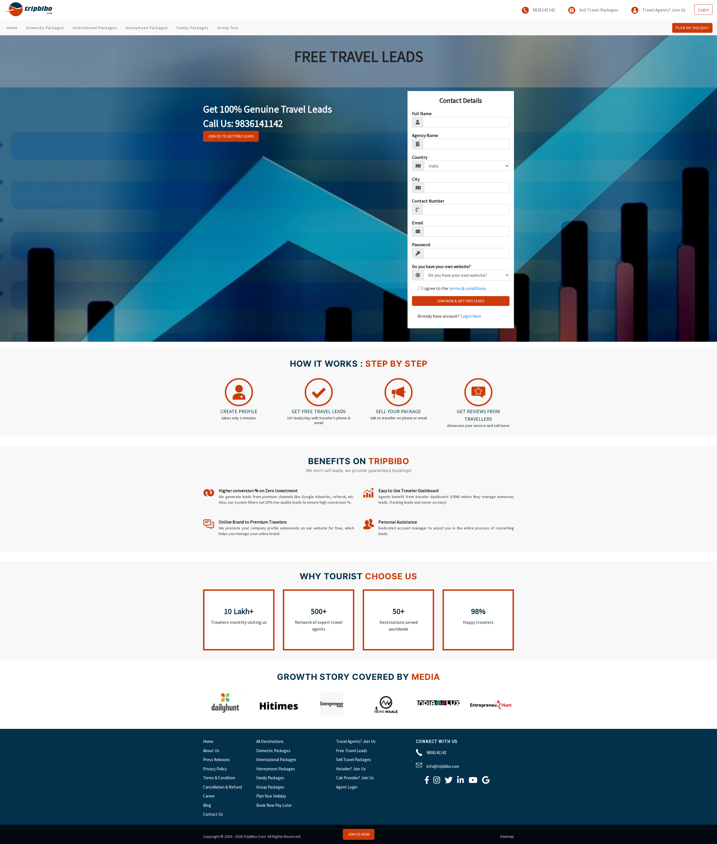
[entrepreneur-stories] (331, 716)
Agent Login (346, 787)
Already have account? (449, 316)
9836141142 (543, 10)
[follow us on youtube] (473, 781)
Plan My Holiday (692, 27)
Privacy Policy (215, 768)
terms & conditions (467, 288)
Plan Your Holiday (271, 796)
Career (209, 796)
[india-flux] (438, 716)
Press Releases (216, 759)
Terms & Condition (219, 777)
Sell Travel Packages (598, 10)
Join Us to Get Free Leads (231, 136)
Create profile (238, 411)
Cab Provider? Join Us (355, 777)
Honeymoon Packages (147, 27)
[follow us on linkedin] (460, 781)
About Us (211, 750)
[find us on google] (486, 781)
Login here (471, 316)
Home (12, 27)
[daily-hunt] (225, 716)
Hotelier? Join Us (351, 768)
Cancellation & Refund (222, 787)
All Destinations (270, 741)
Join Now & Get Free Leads (461, 300)
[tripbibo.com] (29, 10)
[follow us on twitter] (449, 781)
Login (703, 9)
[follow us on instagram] (436, 781)
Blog (207, 805)
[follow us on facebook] (427, 781)
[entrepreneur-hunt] (491, 716)
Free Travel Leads (351, 750)
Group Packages (270, 787)
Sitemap (507, 836)
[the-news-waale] (385, 716)
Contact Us (213, 814)
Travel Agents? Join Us (663, 10)
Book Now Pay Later (274, 805)
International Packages (95, 27)
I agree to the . (454, 288)
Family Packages (193, 27)
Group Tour (228, 27)
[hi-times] (278, 716)
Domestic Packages (45, 27)
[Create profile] (239, 403)
